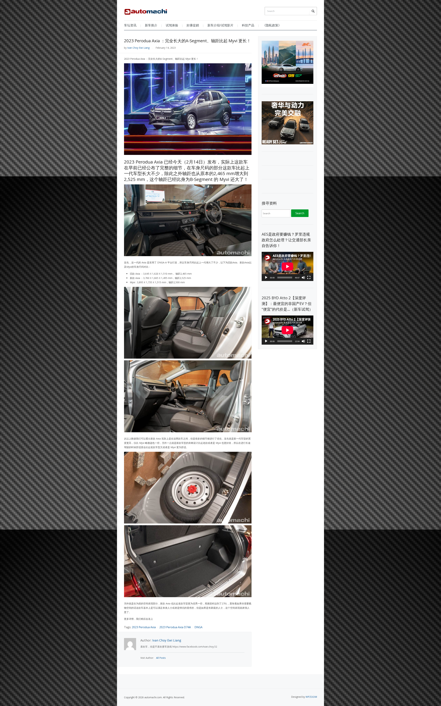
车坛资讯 (130, 25)
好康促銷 (193, 25)
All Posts (161, 657)
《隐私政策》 (272, 25)
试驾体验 (172, 25)
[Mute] (303, 277)
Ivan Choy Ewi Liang (138, 47)
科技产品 (248, 25)
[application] (287, 266)
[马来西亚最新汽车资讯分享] (145, 10)
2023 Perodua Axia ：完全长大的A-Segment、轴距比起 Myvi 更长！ (187, 40)
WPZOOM (311, 696)
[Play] (266, 277)
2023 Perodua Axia (144, 627)
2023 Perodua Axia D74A (175, 627)
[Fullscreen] (309, 277)
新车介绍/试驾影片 (220, 25)
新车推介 (151, 25)
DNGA (198, 627)
